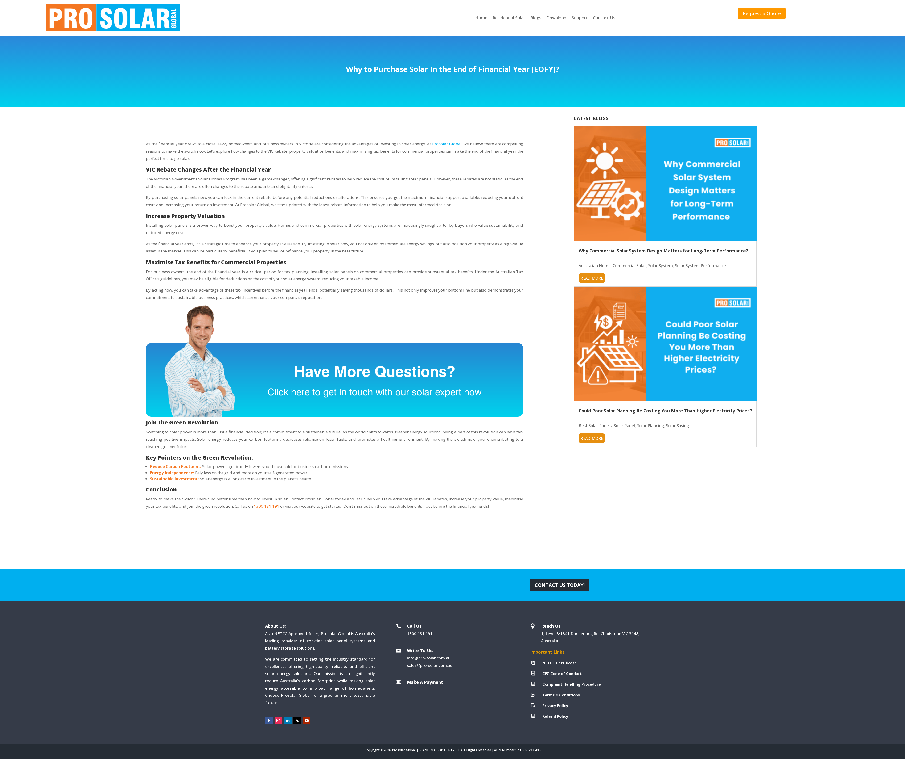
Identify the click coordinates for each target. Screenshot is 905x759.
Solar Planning (650, 425)
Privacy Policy (555, 705)
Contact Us (604, 18)
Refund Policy (555, 716)
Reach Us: (551, 626)
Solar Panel (624, 425)
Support (580, 18)
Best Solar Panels (595, 425)
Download (556, 18)
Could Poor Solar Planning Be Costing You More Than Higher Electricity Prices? (665, 411)
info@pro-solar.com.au (429, 658)
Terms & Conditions (561, 695)
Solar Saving (677, 425)
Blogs (535, 18)
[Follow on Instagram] (278, 720)
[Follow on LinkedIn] (288, 720)
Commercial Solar (629, 265)
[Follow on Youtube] (306, 720)
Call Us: (415, 626)
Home (481, 18)
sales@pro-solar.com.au (429, 665)
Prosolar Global (447, 144)
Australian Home (595, 265)
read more (591, 277)
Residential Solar (509, 18)
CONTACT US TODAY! (560, 585)
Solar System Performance (700, 265)
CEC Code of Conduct (562, 673)
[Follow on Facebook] (269, 720)
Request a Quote (762, 13)
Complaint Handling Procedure (571, 684)
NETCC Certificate (559, 663)
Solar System (660, 265)
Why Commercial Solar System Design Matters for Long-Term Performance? (663, 251)
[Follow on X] (297, 720)
